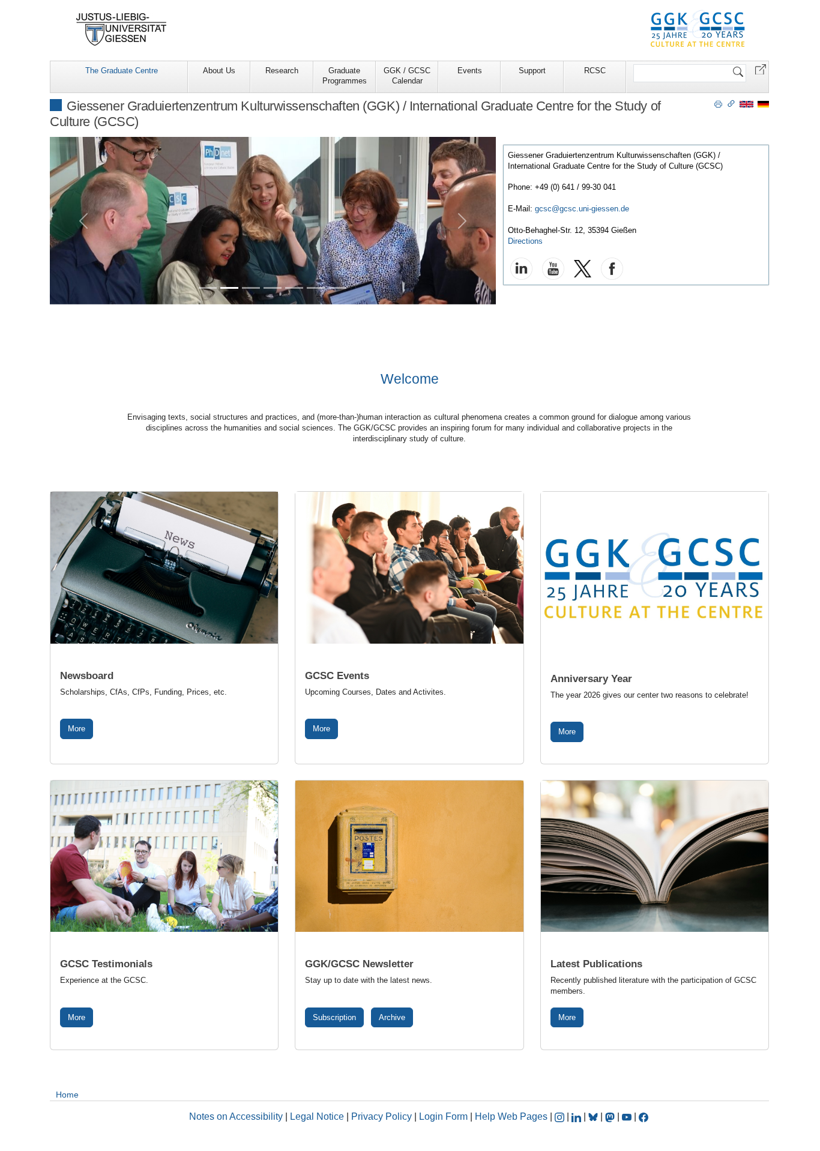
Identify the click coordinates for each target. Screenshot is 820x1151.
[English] (746, 103)
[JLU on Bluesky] (594, 1116)
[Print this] (718, 103)
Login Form (443, 1116)
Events (469, 70)
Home (67, 1094)
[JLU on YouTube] (628, 1116)
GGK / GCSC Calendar (407, 75)
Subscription (334, 1017)
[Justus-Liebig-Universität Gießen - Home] (121, 29)
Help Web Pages (511, 1116)
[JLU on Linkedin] (577, 1116)
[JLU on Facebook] (643, 1116)
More (76, 728)
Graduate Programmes (344, 75)
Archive (392, 1017)
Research (281, 70)
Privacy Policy (381, 1116)
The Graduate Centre (121, 70)
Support (532, 70)
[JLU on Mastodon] (611, 1116)
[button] (760, 68)
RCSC (595, 70)
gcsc (543, 208)
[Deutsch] (763, 103)
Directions (525, 241)
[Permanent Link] (731, 103)
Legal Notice (317, 1116)
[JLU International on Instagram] (561, 1116)
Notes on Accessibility (237, 1116)
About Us (219, 70)
